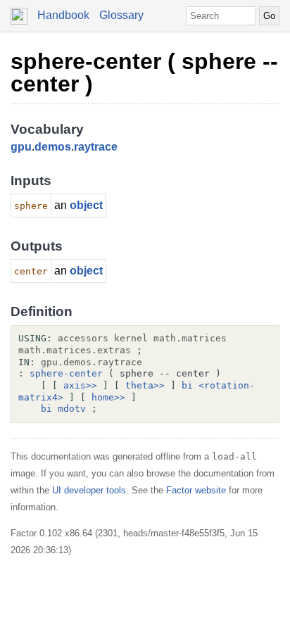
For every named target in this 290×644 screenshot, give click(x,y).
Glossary (121, 15)
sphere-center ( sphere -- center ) (144, 72)
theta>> (145, 385)
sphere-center (66, 373)
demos (52, 147)
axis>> (80, 385)
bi (187, 385)
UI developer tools (89, 490)
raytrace (96, 147)
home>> (108, 397)
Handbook (63, 15)
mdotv (72, 408)
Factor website (196, 490)
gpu (21, 147)
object (86, 205)
